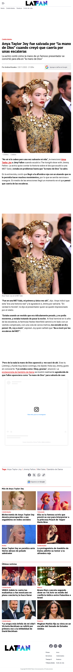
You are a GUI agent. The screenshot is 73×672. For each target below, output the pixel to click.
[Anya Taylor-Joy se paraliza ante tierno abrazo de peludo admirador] (19, 534)
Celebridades (10, 8)
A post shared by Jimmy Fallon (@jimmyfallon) (36, 442)
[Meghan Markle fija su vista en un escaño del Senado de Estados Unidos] (54, 609)
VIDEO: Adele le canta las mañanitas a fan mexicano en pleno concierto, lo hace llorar (17, 592)
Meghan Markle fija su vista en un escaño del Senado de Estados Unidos (54, 626)
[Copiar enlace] (44, 475)
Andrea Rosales (11, 67)
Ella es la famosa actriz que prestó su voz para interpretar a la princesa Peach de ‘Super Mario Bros (53, 518)
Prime (51, 652)
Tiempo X (51, 659)
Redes (4, 546)
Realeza (19, 8)
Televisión (40, 512)
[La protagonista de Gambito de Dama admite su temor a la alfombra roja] (54, 534)
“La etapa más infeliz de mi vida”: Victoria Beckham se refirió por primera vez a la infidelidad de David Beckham (19, 627)
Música (39, 587)
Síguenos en (38, 482)
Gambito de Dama (25, 372)
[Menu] (4, 3)
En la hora (51, 656)
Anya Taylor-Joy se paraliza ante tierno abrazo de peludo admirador (18, 550)
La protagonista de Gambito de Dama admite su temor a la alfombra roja (52, 550)
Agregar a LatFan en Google (56, 67)
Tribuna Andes (51, 663)
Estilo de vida (28, 8)
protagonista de (9, 372)
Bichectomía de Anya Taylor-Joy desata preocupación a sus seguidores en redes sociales (18, 517)
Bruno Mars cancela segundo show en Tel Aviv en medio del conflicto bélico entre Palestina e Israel (54, 594)
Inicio (3, 8)
